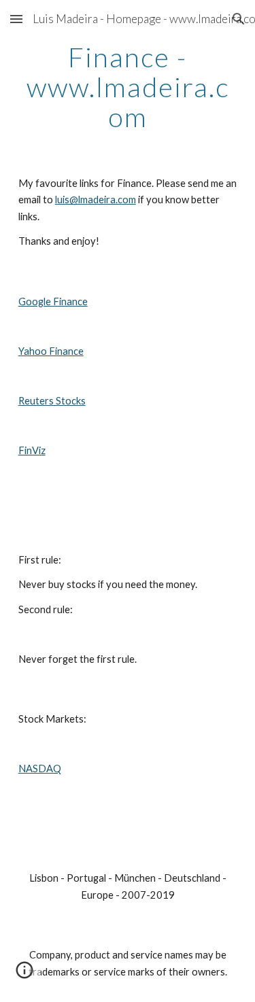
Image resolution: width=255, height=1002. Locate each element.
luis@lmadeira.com (95, 199)
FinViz (32, 450)
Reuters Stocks (52, 401)
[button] (16, 18)
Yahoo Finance (51, 351)
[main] (128, 87)
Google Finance (53, 301)
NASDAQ (39, 768)
